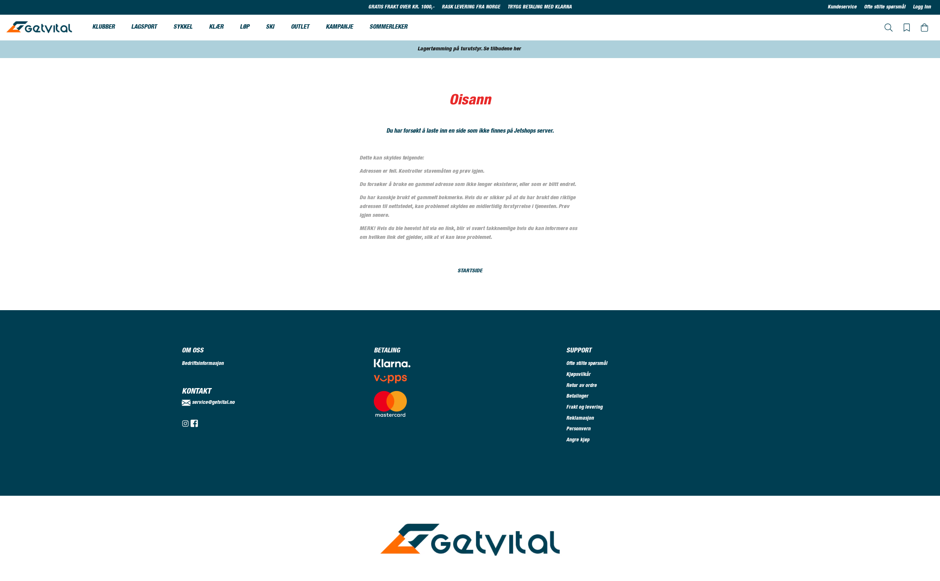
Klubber (103, 27)
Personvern (578, 429)
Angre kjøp (577, 440)
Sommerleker (388, 27)
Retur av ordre (581, 385)
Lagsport (144, 27)
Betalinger (577, 396)
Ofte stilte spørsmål (884, 7)
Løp (244, 27)
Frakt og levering (584, 407)
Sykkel (182, 27)
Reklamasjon (580, 418)
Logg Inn (922, 7)
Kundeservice (842, 7)
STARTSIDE (470, 271)
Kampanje (339, 27)
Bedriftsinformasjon (203, 363)
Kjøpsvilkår (578, 374)
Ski (270, 27)
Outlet (300, 27)
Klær (216, 27)
